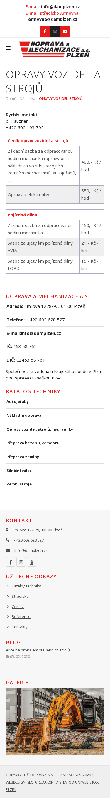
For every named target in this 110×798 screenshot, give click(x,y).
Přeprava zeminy (22, 456)
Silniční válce (19, 470)
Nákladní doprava (23, 415)
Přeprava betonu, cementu (33, 443)
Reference (21, 616)
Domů (11, 98)
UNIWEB (82, 782)
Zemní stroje (19, 484)
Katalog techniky (26, 586)
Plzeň (11, 789)
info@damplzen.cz (31, 550)
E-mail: (53, 6)
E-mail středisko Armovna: (53, 16)
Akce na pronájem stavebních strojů (38, 650)
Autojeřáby (17, 401)
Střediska (27, 98)
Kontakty (20, 626)
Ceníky (18, 606)
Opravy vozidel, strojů (60, 98)
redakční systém (53, 782)
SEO (30, 782)
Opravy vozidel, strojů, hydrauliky (39, 429)
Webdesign (16, 782)
